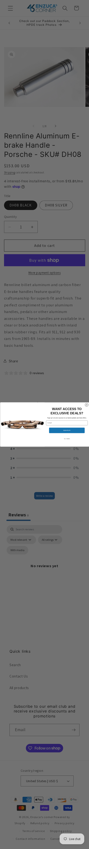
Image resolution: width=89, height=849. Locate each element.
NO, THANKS (67, 438)
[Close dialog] (86, 405)
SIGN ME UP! (66, 430)
